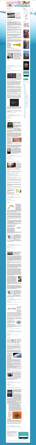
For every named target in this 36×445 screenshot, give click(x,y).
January (25, 113)
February (25, 112)
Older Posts (21, 428)
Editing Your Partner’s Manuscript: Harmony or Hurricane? (14, 382)
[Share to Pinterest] (13, 65)
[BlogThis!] (11, 65)
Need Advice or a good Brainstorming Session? (26, 103)
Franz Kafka (18, 197)
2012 (24, 117)
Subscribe (26, 75)
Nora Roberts (9, 417)
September (25, 92)
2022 (24, 87)
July (24, 109)
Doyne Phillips (11, 426)
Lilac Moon (13, 299)
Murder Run (15, 299)
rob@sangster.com (15, 379)
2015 (24, 115)
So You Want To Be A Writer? (26, 101)
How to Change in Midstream (26, 104)
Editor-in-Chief (16, 197)
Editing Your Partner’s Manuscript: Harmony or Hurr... (26, 98)
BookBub (12, 115)
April (24, 111)
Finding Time (25, 105)
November (25, 91)
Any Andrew (9, 426)
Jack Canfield (13, 426)
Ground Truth (19, 382)
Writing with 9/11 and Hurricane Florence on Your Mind (26, 102)
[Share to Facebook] (12, 65)
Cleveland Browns (14, 115)
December (25, 90)
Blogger (18, 441)
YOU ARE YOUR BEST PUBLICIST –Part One (13, 302)
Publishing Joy (9, 118)
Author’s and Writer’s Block (10, 197)
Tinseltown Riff (12, 245)
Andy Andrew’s (10, 404)
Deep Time (9, 382)
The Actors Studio (9, 245)
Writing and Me (9, 66)
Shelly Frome (14, 234)
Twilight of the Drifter (14, 245)
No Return (19, 340)
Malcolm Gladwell (14, 389)
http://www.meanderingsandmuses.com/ (17, 57)
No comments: (9, 65)
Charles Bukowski (13, 197)
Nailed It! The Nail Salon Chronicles (14, 317)
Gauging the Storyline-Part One (10, 299)
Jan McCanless (12, 148)
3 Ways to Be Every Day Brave (26, 106)
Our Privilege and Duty (26, 107)
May (24, 110)
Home (14, 428)
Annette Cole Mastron (9, 115)
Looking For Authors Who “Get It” (26, 100)
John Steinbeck (20, 197)
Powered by (25, 77)
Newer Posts (8, 428)
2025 (24, 85)
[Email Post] (10, 65)
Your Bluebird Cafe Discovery (11, 385)
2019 (24, 89)
